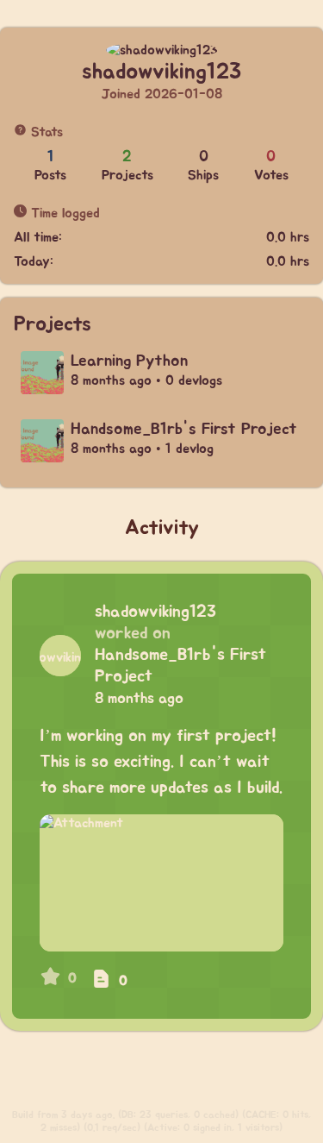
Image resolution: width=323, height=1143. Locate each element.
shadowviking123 (155, 611)
